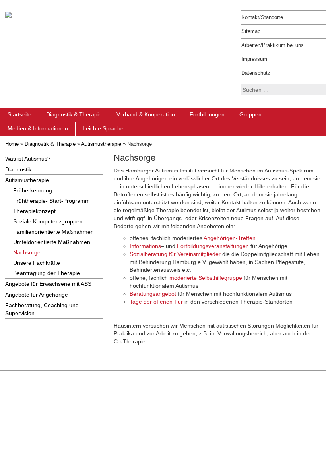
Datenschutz (255, 73)
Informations (145, 246)
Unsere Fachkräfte (36, 263)
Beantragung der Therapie (46, 273)
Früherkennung (32, 190)
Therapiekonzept (34, 211)
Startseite (19, 114)
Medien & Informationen (38, 128)
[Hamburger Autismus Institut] (8, 14)
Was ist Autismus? (27, 158)
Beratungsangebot (153, 294)
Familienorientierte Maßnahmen (53, 232)
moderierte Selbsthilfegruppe (205, 278)
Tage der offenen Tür (156, 301)
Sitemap (250, 31)
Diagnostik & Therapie (74, 114)
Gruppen (250, 114)
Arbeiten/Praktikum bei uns (272, 45)
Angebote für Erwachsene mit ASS (48, 284)
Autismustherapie (101, 144)
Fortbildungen (207, 114)
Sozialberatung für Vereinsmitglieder (175, 254)
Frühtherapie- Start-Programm (51, 201)
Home (12, 144)
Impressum (254, 59)
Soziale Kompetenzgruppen (48, 221)
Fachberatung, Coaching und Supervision (42, 309)
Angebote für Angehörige (36, 294)
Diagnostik (18, 169)
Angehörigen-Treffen (230, 238)
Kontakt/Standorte (262, 17)
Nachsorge (27, 252)
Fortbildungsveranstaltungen (213, 246)
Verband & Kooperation (145, 114)
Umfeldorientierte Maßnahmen (51, 242)
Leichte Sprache (103, 128)
